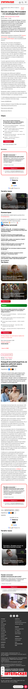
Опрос (4, 305)
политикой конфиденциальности (16, 503)
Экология (2, 627)
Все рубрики (3, 639)
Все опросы (4, 149)
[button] (5, 222)
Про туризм (3, 630)
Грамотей (3, 633)
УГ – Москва (17, 630)
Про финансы (3, 635)
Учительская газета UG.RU (12, 16)
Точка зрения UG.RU (7, 354)
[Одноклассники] (11, 369)
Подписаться (14, 168)
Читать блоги (6, 301)
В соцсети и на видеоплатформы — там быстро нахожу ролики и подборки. (14, 126)
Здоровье (3, 636)
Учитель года (3, 631)
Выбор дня (3, 628)
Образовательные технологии (20, 622)
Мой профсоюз (18, 632)
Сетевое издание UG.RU (19, 628)
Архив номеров (18, 633)
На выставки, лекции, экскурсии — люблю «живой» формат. (13, 132)
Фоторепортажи (18, 643)
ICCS (16, 642)
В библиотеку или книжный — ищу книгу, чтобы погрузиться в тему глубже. (14, 135)
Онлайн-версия (18, 640)
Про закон (3, 625)
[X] (13, 369)
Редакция (3, 644)
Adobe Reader (10, 38)
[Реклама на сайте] (25, 686)
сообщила (18, 469)
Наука (2, 622)
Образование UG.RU (6, 204)
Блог (16, 645)
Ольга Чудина (8, 357)
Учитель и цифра (4, 638)
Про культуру (3, 624)
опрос (17, 510)
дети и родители (9, 510)
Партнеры (3, 647)
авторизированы (5, 216)
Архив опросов (4, 343)
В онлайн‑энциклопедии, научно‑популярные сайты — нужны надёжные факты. (14, 129)
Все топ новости (5, 260)
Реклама (2, 645)
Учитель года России (19, 624)
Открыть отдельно (5, 342)
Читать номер (22, 8)
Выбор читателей (10, 225)
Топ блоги (4, 262)
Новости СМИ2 (5, 348)
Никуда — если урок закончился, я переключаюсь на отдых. (11, 138)
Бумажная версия (18, 638)
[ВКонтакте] (9, 369)
